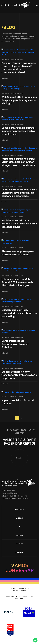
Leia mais (5, 78)
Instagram (19, 509)
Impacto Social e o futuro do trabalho (18, 402)
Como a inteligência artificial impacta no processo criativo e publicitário (19, 131)
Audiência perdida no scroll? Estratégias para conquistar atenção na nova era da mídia (19, 162)
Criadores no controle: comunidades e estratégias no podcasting (19, 313)
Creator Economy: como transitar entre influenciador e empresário (19, 375)
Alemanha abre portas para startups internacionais (18, 253)
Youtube (19, 544)
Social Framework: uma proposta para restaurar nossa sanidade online (19, 224)
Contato (19, 458)
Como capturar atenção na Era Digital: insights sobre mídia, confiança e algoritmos (19, 193)
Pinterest (20, 552)
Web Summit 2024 (8, 59)
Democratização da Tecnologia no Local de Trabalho (15, 344)
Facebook (19, 518)
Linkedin (19, 535)
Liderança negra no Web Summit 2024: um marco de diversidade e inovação (17, 282)
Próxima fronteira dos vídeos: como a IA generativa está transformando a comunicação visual (19, 67)
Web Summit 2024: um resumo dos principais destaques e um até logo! (19, 100)
